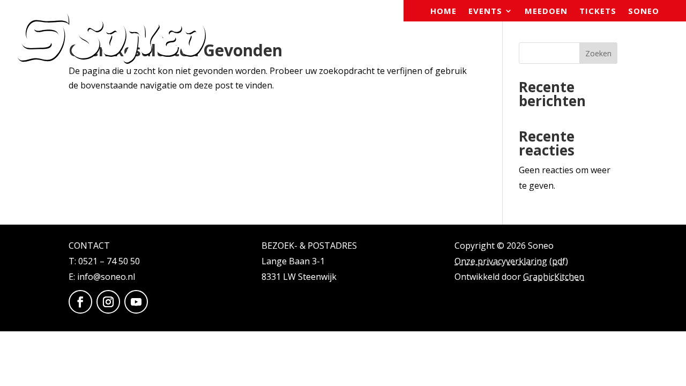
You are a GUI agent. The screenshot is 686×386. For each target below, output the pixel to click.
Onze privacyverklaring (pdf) (511, 261)
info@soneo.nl (106, 277)
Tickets (597, 11)
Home (443, 11)
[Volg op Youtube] (136, 302)
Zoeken (598, 53)
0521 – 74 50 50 (109, 261)
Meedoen (546, 11)
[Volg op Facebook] (80, 302)
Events (485, 11)
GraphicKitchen (553, 277)
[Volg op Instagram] (108, 302)
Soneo (643, 11)
